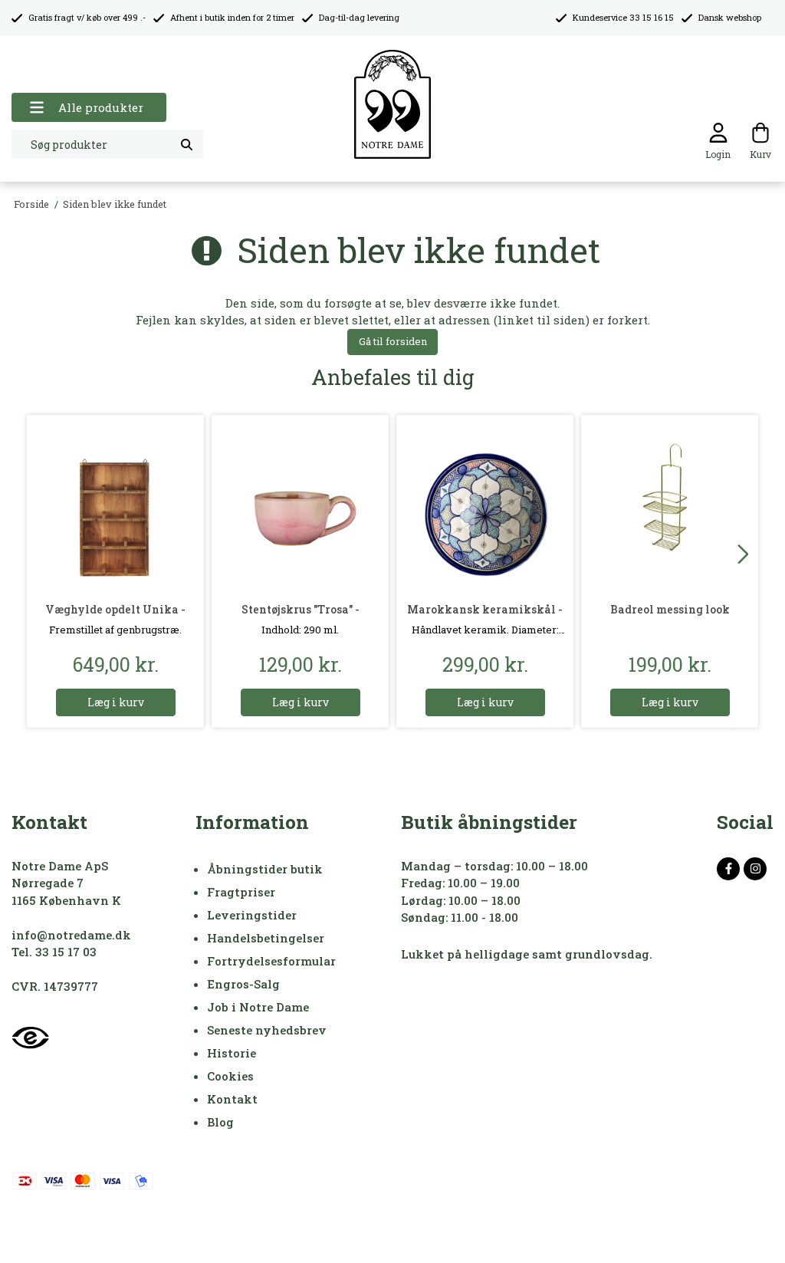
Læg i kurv (115, 702)
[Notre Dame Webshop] (392, 105)
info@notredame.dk (71, 934)
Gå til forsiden (393, 341)
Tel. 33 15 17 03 (54, 951)
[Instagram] (755, 868)
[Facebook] (728, 868)
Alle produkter (100, 107)
